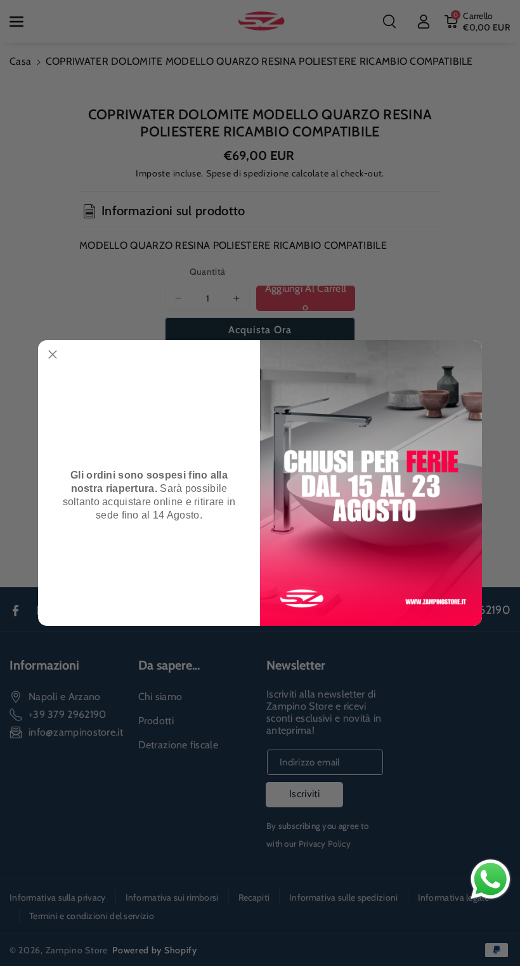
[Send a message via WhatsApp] (490, 879)
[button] (53, 355)
